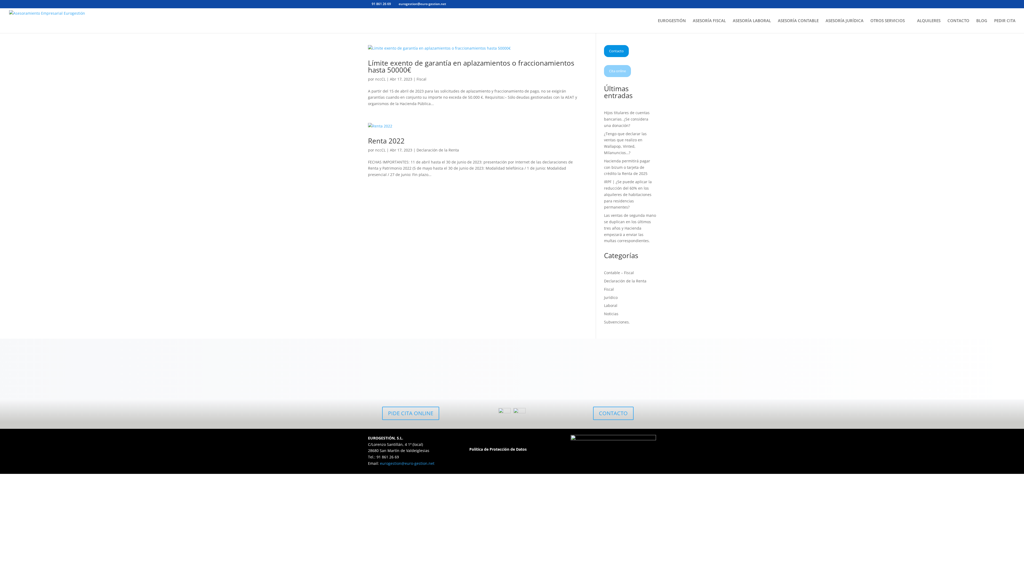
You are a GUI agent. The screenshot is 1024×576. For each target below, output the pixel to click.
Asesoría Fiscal (404, 378)
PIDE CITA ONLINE (410, 413)
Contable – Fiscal (619, 272)
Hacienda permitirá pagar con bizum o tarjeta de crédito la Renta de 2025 (627, 167)
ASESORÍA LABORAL (752, 21)
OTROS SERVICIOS (887, 21)
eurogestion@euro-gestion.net (407, 463)
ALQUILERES (929, 21)
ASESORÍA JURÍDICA (844, 21)
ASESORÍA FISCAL (709, 21)
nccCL (380, 79)
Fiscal (421, 79)
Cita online (617, 71)
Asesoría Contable (548, 378)
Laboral (610, 305)
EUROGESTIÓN (672, 21)
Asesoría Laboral (476, 378)
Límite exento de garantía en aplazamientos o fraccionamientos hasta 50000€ (471, 66)
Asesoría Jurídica (620, 378)
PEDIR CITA (1004, 21)
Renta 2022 (386, 141)
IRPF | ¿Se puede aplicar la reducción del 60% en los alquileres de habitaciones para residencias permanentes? (628, 194)
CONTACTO (958, 21)
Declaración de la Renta (438, 150)
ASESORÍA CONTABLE (798, 21)
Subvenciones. (617, 322)
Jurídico (611, 297)
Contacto (616, 51)
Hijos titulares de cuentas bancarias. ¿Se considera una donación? (627, 119)
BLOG (981, 21)
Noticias (611, 313)
